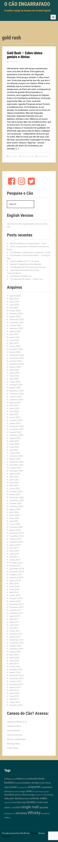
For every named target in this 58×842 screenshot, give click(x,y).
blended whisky (37, 778)
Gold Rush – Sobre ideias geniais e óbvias (24, 55)
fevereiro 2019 (16, 563)
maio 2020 (14, 518)
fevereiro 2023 (16, 420)
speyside (43, 807)
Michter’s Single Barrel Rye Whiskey (25, 264)
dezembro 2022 (17, 426)
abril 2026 (14, 308)
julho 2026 (14, 299)
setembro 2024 (16, 364)
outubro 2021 (16, 468)
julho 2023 (14, 405)
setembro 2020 (16, 506)
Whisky (34, 812)
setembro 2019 (16, 542)
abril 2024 (14, 379)
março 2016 (15, 666)
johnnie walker (39, 798)
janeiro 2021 (15, 494)
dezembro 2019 (17, 533)
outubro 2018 (16, 574)
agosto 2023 (15, 402)
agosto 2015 (15, 687)
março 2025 (15, 346)
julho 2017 (14, 619)
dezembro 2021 (17, 462)
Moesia (41, 833)
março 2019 (15, 560)
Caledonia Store (14, 726)
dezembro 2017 (17, 604)
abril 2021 (14, 485)
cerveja (34, 782)
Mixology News (13, 744)
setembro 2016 (16, 649)
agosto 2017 (15, 616)
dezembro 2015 (17, 675)
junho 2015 (14, 693)
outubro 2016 (16, 646)
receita (39, 802)
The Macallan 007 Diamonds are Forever (28, 267)
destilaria (16, 792)
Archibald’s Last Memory (21, 276)
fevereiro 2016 (16, 669)
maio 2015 (14, 696)
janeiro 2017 (15, 637)
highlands (39, 795)
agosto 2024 (15, 367)
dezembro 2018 (17, 569)
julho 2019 (14, 548)
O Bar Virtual (12, 748)
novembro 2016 (17, 643)
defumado (8, 791)
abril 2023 (14, 414)
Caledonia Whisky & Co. (17, 722)
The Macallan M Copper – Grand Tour (26, 279)
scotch (17, 807)
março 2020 (15, 524)
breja (17, 783)
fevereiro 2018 (16, 598)
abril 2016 (14, 663)
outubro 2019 (16, 539)
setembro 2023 (16, 399)
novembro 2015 (17, 678)
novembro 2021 (17, 465)
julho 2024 (14, 370)
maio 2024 (14, 376)
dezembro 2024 (17, 355)
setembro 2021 (16, 471)
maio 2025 (14, 340)
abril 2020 (14, 521)
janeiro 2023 (15, 423)
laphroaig (21, 802)
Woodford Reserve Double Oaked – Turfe (28, 243)
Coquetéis (13, 156)
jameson (26, 798)
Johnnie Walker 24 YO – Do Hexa (24, 261)
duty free (35, 792)
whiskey (21, 813)
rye (11, 808)
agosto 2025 (15, 331)
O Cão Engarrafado (27, 4)
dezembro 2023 (17, 391)
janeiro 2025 (15, 352)
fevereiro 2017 (16, 634)
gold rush (30, 156)
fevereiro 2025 (16, 349)
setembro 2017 (16, 613)
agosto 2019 (15, 545)
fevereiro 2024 (16, 385)
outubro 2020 (16, 503)
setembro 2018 (16, 577)
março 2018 (15, 595)
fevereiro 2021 (16, 491)
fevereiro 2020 (16, 527)
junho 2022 (14, 444)
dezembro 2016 (17, 640)
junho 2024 (14, 373)
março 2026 (15, 310)
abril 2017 (14, 628)
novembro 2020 (17, 500)
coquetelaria (46, 787)
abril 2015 (14, 699)
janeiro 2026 (15, 316)
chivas (41, 783)
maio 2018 (14, 589)
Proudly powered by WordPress (16, 833)
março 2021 (15, 488)
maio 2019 (14, 554)
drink (23, 156)
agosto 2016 (15, 652)
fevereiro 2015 (16, 705)
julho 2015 (14, 690)
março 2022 (15, 453)
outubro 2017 (16, 610)
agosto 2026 (15, 296)
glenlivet (18, 795)
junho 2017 (14, 622)
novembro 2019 (17, 536)
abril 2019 (14, 557)
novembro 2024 (17, 358)
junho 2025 (14, 337)
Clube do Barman (14, 735)
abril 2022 (14, 450)
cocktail (12, 787)
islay (6, 798)
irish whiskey (48, 795)
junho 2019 (14, 551)
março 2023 (15, 417)
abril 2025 (14, 343)
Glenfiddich (9, 794)
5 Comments (43, 156)
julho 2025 (14, 334)
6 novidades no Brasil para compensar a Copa (30, 252)
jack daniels (15, 798)
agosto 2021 (15, 474)
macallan (30, 802)
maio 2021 (14, 483)
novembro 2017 (17, 607)
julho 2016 (14, 655)
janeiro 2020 (15, 530)
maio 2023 (14, 411)
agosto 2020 (15, 509)
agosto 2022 (15, 438)
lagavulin (7, 802)
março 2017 (15, 631)
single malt (30, 807)
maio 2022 (14, 447)
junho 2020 (14, 515)
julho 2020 (14, 512)
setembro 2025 (16, 328)
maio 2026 (14, 305)
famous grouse (44, 792)
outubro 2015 (16, 681)
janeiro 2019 (15, 566)
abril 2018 (14, 592)
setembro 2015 (16, 684)
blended (26, 779)
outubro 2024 (16, 361)
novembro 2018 (17, 572)
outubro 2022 (16, 432)
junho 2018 (14, 586)
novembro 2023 (17, 394)
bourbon (9, 782)
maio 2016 (14, 661)
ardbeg (7, 779)
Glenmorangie (28, 794)
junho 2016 (14, 658)
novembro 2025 (17, 322)
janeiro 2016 (15, 672)
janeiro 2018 (15, 601)
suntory (7, 813)
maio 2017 (14, 625)
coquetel (34, 787)
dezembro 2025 (17, 319)
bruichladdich (25, 783)
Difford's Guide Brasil (16, 739)
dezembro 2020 (17, 497)
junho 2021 (14, 480)
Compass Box (22, 787)
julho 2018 (14, 583)
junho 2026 (14, 302)
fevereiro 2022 (16, 456)
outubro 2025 (16, 325)
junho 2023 (14, 408)
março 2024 (15, 382)
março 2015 (15, 702)
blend (19, 778)
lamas (13, 802)
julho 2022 (14, 441)
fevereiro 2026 (16, 313)
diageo (23, 791)
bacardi (13, 779)
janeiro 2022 (15, 459)
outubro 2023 (16, 397)
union (13, 814)
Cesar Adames (13, 730)
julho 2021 (14, 477)
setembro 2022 (16, 435)
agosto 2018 (15, 580)
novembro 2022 (17, 429)
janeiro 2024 (15, 388)
